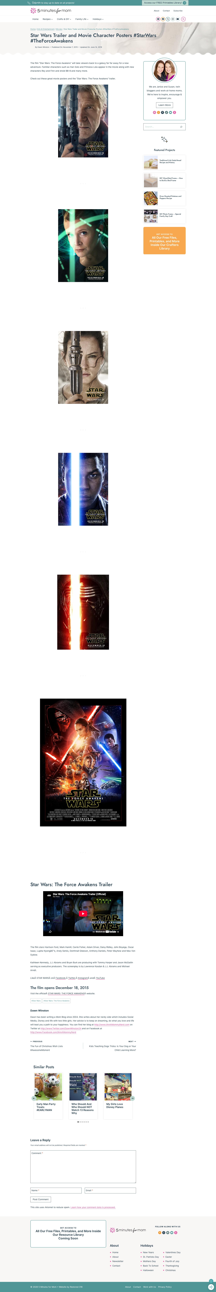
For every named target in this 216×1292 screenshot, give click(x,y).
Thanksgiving (172, 1266)
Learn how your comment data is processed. (93, 1207)
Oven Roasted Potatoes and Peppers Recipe (170, 197)
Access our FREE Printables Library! (163, 2)
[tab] (78, 1122)
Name (35, 1190)
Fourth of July (172, 1261)
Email (89, 1190)
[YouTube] (178, 19)
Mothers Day (149, 1261)
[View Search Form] (183, 19)
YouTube (100, 978)
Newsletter (117, 1261)
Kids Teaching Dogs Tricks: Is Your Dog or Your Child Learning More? (112, 1045)
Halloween (148, 1270)
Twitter (71, 978)
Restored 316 (76, 1287)
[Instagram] (173, 19)
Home (35, 19)
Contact (166, 10)
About (156, 10)
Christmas (171, 1270)
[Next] (132, 1098)
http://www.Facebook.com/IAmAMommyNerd (53, 1032)
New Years (148, 1252)
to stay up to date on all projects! (53, 3)
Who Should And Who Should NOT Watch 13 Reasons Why (83, 1108)
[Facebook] (163, 19)
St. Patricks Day (151, 1257)
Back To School (150, 1266)
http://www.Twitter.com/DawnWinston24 (61, 1028)
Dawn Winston (43, 47)
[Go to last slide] (34, 1098)
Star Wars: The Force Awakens (56, 1001)
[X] (168, 19)
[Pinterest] (158, 19)
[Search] (181, 126)
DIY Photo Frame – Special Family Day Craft (170, 215)
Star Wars (36, 1001)
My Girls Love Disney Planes (114, 1105)
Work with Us (149, 1287)
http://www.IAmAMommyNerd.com (111, 1024)
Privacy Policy (165, 1287)
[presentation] (48, 1087)
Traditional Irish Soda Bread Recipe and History (170, 161)
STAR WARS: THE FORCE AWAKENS (66, 993)
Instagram (83, 978)
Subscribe (178, 10)
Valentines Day (173, 1252)
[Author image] (32, 47)
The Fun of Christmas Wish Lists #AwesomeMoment (46, 1045)
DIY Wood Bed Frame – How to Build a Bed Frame (171, 179)
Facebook (61, 978)
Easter (169, 1257)
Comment (37, 1153)
